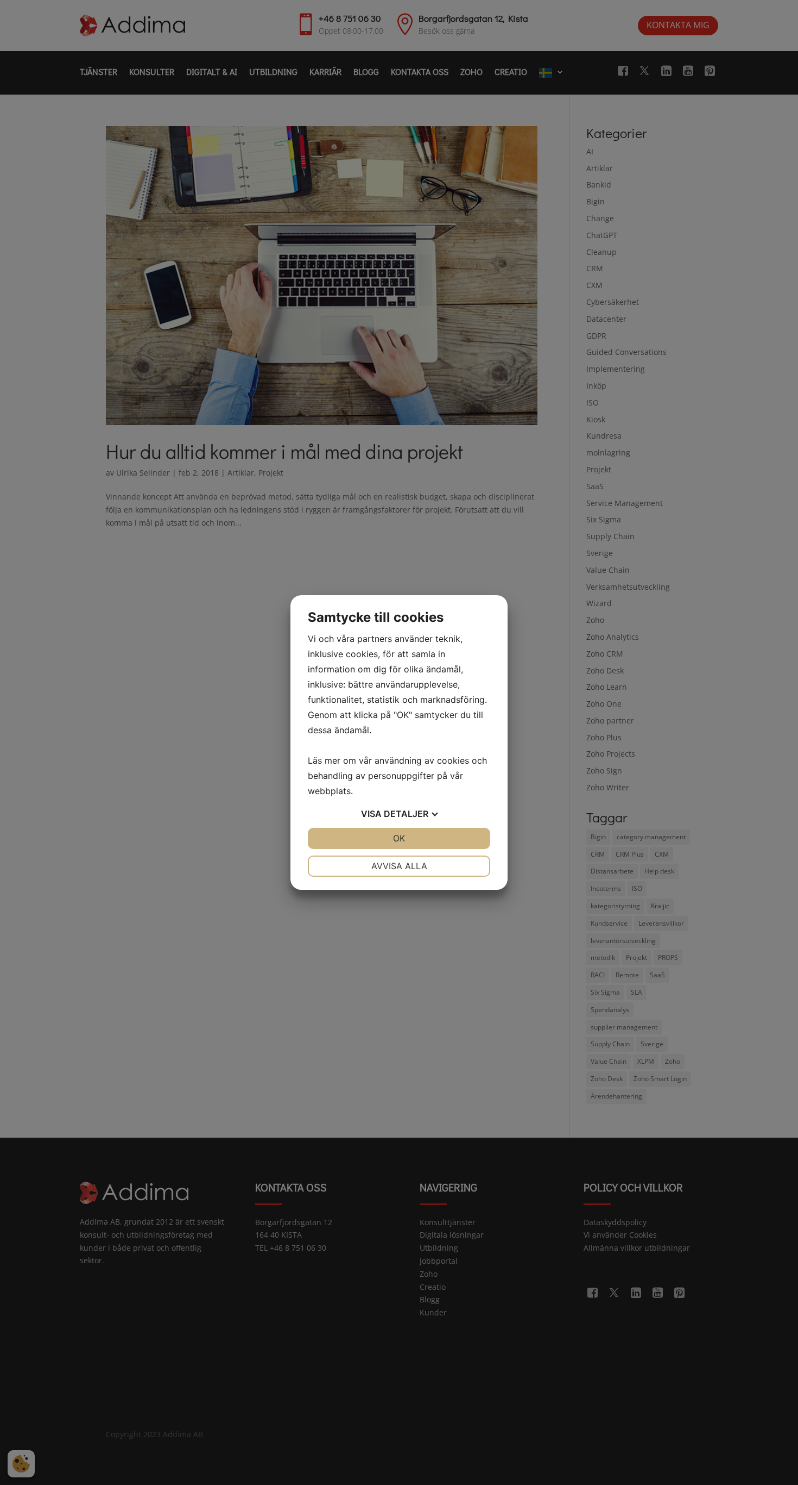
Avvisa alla (399, 865)
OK (399, 838)
